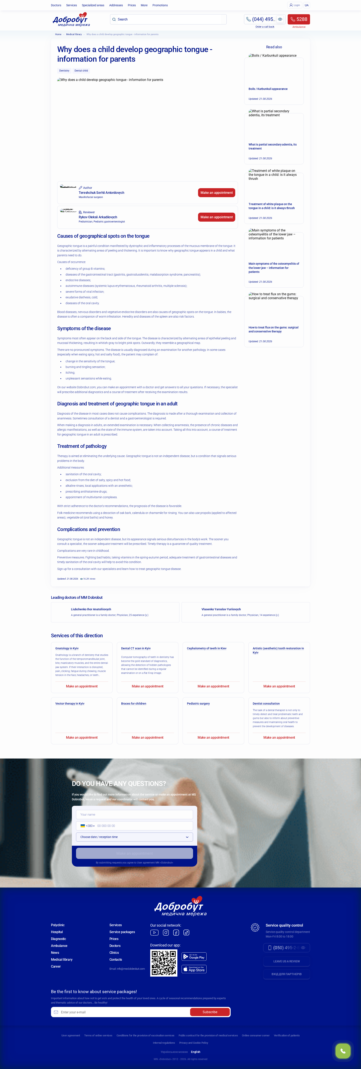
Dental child (81, 70)
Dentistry (64, 70)
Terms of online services (98, 1035)
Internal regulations (164, 1042)
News (55, 953)
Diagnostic (58, 939)
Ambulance (59, 946)
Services (71, 5)
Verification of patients (287, 1035)
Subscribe (210, 1012)
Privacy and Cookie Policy (193, 1042)
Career (56, 966)
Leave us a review (286, 961)
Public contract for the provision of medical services (208, 1035)
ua (307, 5)
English (195, 1052)
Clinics (114, 953)
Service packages (122, 932)
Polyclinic (58, 925)
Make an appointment (217, 193)
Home (58, 34)
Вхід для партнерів (287, 974)
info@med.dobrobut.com (131, 968)
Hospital (57, 932)
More (144, 5)
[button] (86, 825)
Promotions (160, 5)
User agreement (146, 862)
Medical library (74, 34)
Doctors (56, 5)
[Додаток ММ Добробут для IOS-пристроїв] (194, 969)
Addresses (116, 5)
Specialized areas (93, 5)
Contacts (115, 960)
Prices (132, 5)
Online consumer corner (255, 1035)
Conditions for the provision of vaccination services (145, 1035)
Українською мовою (174, 1052)
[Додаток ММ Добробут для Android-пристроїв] (194, 956)
